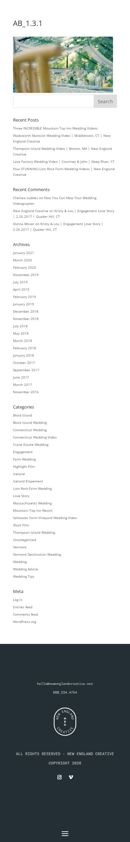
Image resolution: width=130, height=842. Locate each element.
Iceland (19, 473)
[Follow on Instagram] (59, 777)
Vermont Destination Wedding (37, 554)
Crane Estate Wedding (30, 444)
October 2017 (24, 362)
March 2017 (22, 384)
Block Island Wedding (30, 422)
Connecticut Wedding (30, 429)
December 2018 (25, 311)
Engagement (23, 451)
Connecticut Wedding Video (35, 437)
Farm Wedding (24, 459)
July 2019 (20, 282)
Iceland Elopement (28, 481)
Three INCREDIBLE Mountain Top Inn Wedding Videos (55, 128)
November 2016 (26, 392)
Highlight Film (24, 466)
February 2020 (24, 267)
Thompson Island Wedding (34, 532)
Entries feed (22, 607)
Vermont (20, 547)
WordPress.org (24, 621)
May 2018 (21, 333)
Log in (17, 599)
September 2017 (26, 370)
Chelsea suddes (25, 197)
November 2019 (26, 274)
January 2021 (23, 252)
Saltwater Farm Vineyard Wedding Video (45, 517)
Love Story (21, 495)
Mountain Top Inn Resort (33, 510)
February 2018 (24, 348)
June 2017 (21, 377)
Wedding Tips (23, 576)
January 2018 (23, 355)
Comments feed (25, 614)
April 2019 (21, 289)
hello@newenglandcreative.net (65, 684)
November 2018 (26, 318)
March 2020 (22, 260)
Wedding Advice (25, 569)
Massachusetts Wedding (32, 503)
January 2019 (23, 304)
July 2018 (20, 326)
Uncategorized (24, 539)
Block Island (22, 415)
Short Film (21, 525)
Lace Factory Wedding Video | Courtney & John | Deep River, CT (64, 161)
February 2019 (24, 296)
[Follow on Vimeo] (70, 777)
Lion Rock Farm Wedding (32, 488)
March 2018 (22, 340)
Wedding (20, 561)
